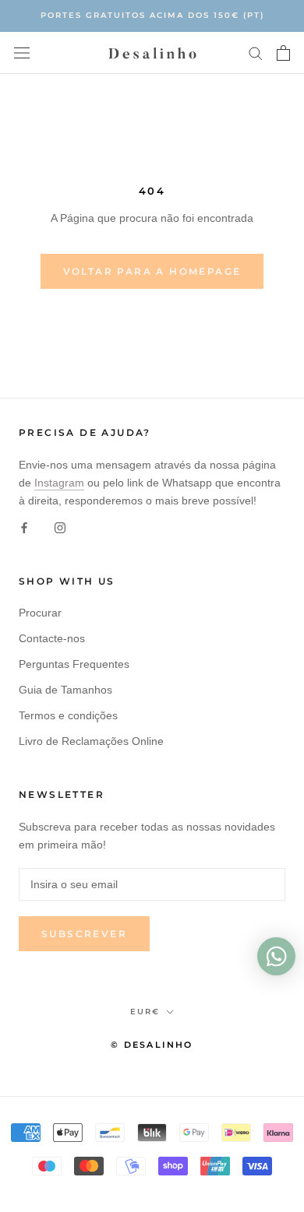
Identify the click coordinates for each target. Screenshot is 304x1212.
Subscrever (84, 934)
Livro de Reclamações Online (91, 741)
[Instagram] (60, 527)
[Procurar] (256, 52)
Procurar (40, 612)
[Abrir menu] (22, 52)
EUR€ (145, 1011)
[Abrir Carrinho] (283, 53)
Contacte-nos (52, 638)
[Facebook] (24, 527)
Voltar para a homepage (152, 271)
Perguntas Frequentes (74, 664)
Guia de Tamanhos (65, 689)
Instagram (59, 482)
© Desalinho (152, 1044)
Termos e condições (68, 715)
